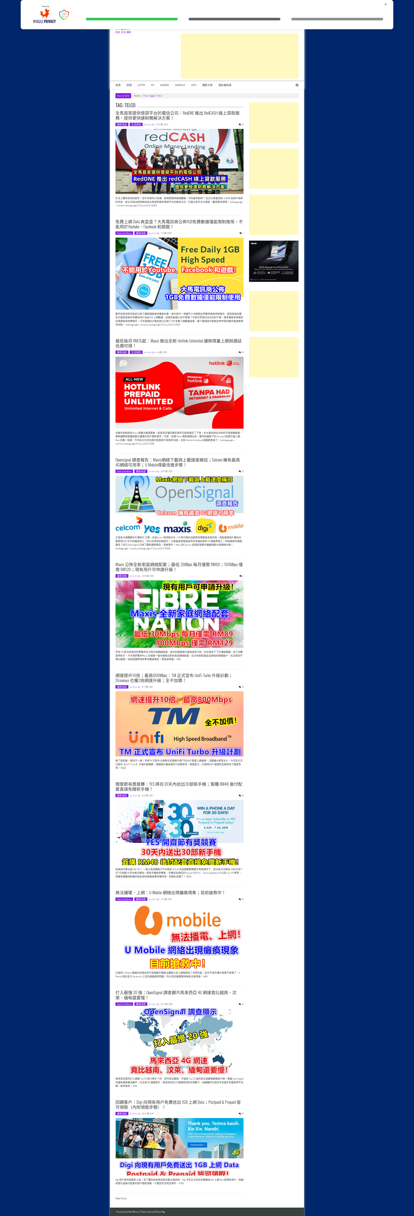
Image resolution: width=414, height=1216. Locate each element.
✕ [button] (385, 4)
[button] (132, 19)
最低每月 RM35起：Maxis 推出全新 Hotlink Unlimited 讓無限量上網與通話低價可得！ (178, 343)
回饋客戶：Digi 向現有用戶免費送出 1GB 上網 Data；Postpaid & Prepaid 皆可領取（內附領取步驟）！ (178, 1104)
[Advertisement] (240, 56)
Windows (180, 85)
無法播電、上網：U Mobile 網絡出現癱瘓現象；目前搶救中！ (170, 892)
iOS (152, 85)
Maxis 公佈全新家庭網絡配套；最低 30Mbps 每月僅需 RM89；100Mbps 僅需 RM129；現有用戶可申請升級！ (179, 566)
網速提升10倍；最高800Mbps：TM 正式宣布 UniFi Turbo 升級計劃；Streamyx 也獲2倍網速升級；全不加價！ (174, 677)
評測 (129, 85)
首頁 (118, 85)
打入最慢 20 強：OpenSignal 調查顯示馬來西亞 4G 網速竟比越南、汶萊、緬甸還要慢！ (175, 994)
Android (164, 85)
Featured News (124, 233)
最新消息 (122, 124)
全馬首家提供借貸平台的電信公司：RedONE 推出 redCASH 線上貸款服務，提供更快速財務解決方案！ (177, 115)
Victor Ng (150, 124)
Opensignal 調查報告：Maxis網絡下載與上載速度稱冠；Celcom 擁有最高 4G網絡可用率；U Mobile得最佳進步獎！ (177, 462)
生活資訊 (136, 124)
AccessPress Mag (156, 1211)
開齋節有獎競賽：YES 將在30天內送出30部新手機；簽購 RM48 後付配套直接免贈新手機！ (178, 786)
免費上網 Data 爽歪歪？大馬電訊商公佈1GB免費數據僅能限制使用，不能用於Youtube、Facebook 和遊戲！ (179, 224)
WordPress (133, 1211)
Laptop (141, 85)
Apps (193, 85)
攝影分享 (207, 85)
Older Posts (120, 1198)
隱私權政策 (224, 85)
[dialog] (207, 14)
